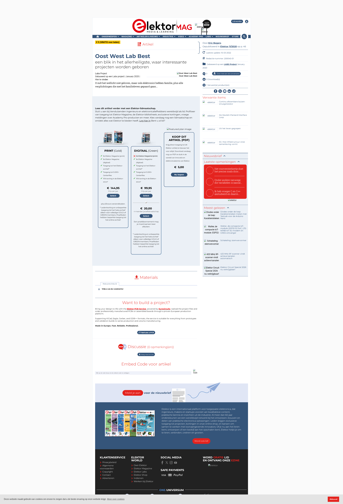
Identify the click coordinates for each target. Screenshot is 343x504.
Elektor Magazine (143, 468)
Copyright (107, 471)
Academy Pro (196, 36)
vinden (105, 79)
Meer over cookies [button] (115, 499)
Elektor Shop (140, 475)
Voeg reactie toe (147, 354)
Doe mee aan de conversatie (228, 74)
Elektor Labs (140, 471)
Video (181, 36)
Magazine (127, 36)
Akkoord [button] (333, 499)
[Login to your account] (246, 21)
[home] (97, 36)
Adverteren (108, 478)
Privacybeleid (109, 462)
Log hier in (145, 120)
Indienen (138, 478)
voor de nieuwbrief (148, 392)
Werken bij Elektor (143, 481)
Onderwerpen (109, 36)
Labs (208, 36)
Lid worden (237, 21)
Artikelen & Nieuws (147, 36)
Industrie (168, 36)
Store (235, 36)
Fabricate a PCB (147, 333)
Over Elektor (140, 465)
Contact (106, 475)
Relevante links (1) (110, 284)
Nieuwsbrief (222, 36)
